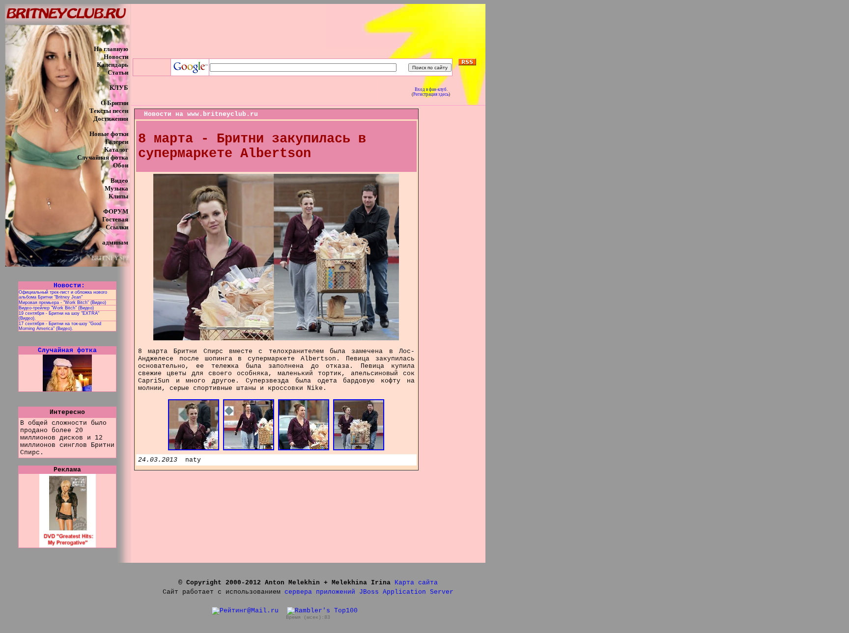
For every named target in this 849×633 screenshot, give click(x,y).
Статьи (118, 72)
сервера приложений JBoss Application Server (368, 592)
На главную (111, 49)
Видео (119, 180)
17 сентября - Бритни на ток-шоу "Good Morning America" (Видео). (60, 326)
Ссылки (117, 227)
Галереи (117, 141)
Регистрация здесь (431, 94)
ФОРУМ (116, 211)
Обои (121, 165)
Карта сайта (416, 582)
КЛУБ (119, 87)
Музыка (116, 188)
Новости (116, 56)
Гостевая (115, 219)
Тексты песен (109, 110)
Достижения (111, 118)
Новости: (67, 285)
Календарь (112, 64)
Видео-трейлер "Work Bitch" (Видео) (56, 307)
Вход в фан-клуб (431, 89)
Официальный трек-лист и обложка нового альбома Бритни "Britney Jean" (63, 295)
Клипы (118, 196)
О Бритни (114, 103)
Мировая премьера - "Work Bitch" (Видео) (62, 302)
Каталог (116, 149)
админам (115, 242)
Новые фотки (109, 134)
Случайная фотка (103, 157)
